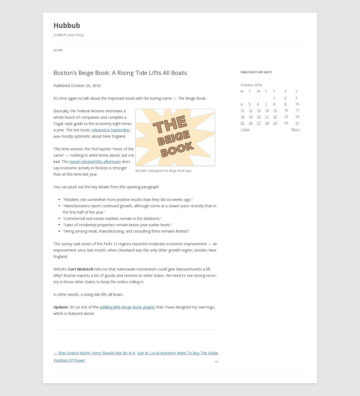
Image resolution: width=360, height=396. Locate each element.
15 (275, 110)
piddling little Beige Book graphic (127, 307)
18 (242, 116)
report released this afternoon (95, 161)
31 (297, 122)
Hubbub (66, 25)
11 (242, 110)
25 (242, 122)
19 (250, 116)
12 (250, 110)
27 (259, 122)
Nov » (295, 129)
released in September (110, 129)
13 (259, 110)
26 (250, 122)
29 (275, 122)
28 (267, 122)
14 (267, 110)
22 (275, 116)
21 (267, 116)
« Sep (245, 129)
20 (259, 116)
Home (58, 50)
